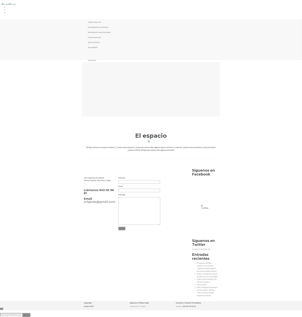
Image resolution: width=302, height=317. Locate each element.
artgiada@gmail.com (99, 201)
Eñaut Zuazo (202, 284)
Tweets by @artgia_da (201, 249)
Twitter (142, 306)
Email (178, 306)
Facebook (134, 306)
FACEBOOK (89, 209)
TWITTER (100, 209)
